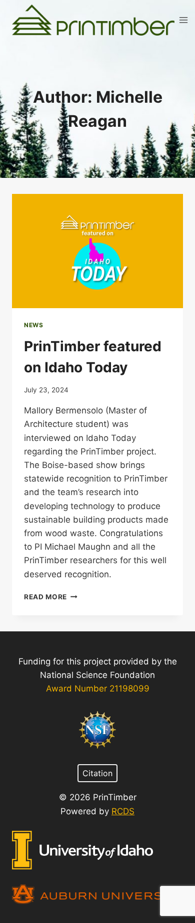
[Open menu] (183, 20)
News (33, 325)
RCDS (123, 811)
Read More (51, 597)
